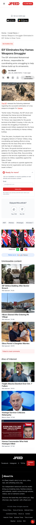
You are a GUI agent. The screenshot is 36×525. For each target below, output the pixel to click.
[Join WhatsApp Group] (17, 249)
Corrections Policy (11, 513)
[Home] (13, 3)
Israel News (13, 33)
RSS (24, 521)
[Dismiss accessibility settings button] (34, 520)
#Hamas (11, 222)
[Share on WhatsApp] (13, 77)
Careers (27, 513)
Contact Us (30, 463)
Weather (13, 521)
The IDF (4, 103)
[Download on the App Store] (11, 20)
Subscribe (18, 189)
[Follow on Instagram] (25, 249)
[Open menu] (4, 3)
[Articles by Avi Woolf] (4, 71)
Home (3, 33)
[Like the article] (14, 209)
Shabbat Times (18, 517)
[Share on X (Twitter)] (3, 77)
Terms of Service (18, 510)
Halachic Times (8, 517)
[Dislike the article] (22, 209)
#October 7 (29, 222)
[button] (33, 228)
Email (4, 181)
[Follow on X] (21, 249)
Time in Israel (29, 517)
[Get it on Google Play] (23, 20)
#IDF (4, 222)
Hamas (20, 108)
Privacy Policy (7, 510)
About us (21, 513)
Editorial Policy (28, 510)
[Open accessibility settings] (33, 522)
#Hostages (20, 222)
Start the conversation (28, 77)
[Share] (17, 77)
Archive (19, 521)
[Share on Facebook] (8, 77)
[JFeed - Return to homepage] (18, 458)
